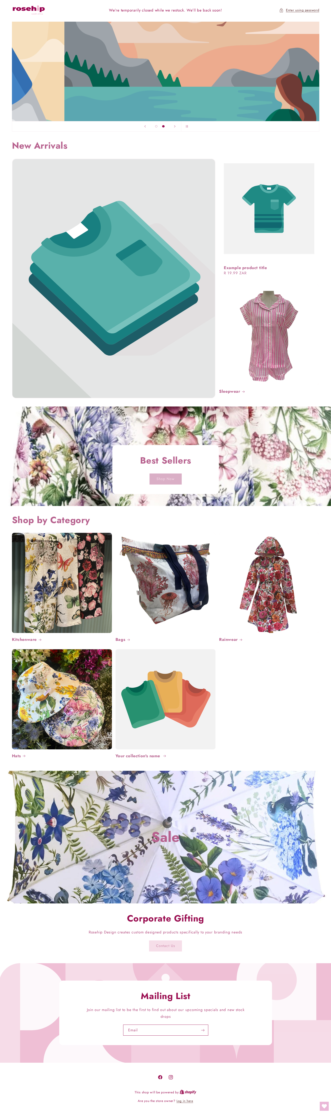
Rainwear (228, 639)
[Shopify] (188, 1092)
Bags (120, 639)
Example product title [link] (245, 267)
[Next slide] (175, 126)
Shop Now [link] (165, 478)
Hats (16, 756)
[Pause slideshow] (186, 126)
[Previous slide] (145, 126)
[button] (299, 10)
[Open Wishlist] (324, 1106)
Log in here (185, 1101)
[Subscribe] (202, 1030)
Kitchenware (24, 639)
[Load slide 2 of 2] (163, 126)
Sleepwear (229, 391)
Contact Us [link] (165, 945)
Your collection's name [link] (138, 756)
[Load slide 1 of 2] (156, 126)
